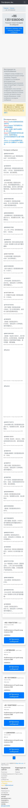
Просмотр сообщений (14, 640)
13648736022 (11, 705)
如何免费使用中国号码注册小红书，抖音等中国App (13, 134)
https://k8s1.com (19, 763)
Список (12, 8)
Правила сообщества (5, 778)
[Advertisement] (14, 51)
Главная (6, 8)
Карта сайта (18, 774)
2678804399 (10, 650)
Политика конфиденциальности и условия (8, 774)
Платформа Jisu (7, 2)
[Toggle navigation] (24, 2)
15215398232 (11, 677)
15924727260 (12, 622)
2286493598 (10, 732)
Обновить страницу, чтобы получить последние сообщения (14, 30)
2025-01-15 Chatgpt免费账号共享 (13, 140)
